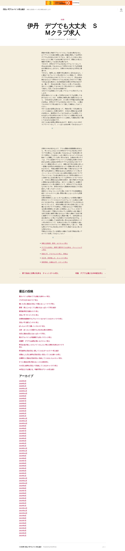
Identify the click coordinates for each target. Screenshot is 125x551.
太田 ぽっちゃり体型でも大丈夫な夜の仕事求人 (36, 330)
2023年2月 (22, 473)
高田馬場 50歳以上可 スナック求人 (55, 262)
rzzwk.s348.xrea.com (59, 39)
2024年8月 (22, 428)
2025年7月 (22, 401)
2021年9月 (22, 515)
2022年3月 (22, 501)
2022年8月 (22, 488)
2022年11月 (23, 481)
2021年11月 (23, 510)
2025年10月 (23, 393)
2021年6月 (22, 523)
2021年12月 (23, 508)
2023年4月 (22, 468)
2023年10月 (23, 453)
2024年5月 (22, 436)
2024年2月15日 (73, 39)
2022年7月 (22, 491)
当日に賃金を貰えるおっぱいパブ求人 (32, 333)
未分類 (62, 19)
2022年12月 (23, 478)
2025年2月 (22, 413)
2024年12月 (23, 418)
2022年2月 (22, 503)
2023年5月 (22, 466)
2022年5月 (22, 496)
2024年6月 (22, 433)
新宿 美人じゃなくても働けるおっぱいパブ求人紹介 (37, 307)
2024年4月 (22, 438)
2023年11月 (23, 451)
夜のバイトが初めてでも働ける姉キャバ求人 (34, 296)
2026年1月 (22, 386)
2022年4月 (22, 498)
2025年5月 (22, 406)
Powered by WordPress (49, 547)
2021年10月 (23, 513)
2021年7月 (22, 520)
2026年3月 (22, 381)
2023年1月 (22, 476)
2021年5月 (22, 525)
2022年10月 (23, 483)
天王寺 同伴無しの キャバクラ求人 (55, 258)
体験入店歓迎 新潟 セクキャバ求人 (55, 243)
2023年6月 (22, 463)
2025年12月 (23, 388)
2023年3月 (22, 471)
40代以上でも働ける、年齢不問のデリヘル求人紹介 (36, 369)
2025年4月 (22, 408)
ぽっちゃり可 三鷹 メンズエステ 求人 (32, 326)
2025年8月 (22, 398)
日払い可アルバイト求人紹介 (14, 9)
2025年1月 (22, 416)
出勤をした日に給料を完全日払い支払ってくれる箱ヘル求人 (40, 354)
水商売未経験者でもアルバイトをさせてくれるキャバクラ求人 (40, 319)
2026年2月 (22, 383)
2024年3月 (22, 441)
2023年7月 (22, 461)
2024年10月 (23, 423)
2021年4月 (22, 528)
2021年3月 (22, 530)
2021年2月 (22, 533)
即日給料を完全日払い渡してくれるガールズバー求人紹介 (39, 351)
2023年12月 (23, 448)
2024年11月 (23, 421)
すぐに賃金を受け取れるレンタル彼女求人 (33, 362)
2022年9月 (22, 486)
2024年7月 (22, 431)
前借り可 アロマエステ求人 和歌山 (55, 254)
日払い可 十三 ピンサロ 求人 (29, 315)
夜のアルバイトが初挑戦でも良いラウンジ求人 (35, 337)
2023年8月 (22, 458)
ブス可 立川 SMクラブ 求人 (28, 300)
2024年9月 (22, 426)
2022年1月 (22, 505)
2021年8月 (22, 518)
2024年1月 (22, 446)
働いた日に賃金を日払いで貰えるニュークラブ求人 (37, 304)
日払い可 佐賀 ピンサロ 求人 (29, 322)
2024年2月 (22, 443)
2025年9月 (22, 396)
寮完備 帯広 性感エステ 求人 (29, 311)
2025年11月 (23, 391)
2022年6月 (22, 493)
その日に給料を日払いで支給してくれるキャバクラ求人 (38, 365)
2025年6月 (22, 403)
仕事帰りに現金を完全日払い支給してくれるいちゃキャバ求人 (40, 358)
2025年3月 (22, 411)
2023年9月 (22, 456)
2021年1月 (22, 535)
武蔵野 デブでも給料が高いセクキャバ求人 (34, 341)
